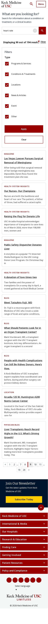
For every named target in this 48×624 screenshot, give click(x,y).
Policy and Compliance (24, 570)
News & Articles (18, 95)
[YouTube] (21, 580)
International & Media (24, 524)
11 (40, 464)
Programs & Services (21, 63)
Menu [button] (41, 4)
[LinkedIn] (27, 580)
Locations (16, 84)
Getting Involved (24, 555)
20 (24, 470)
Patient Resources (24, 563)
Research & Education (24, 539)
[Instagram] (33, 580)
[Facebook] (9, 580)
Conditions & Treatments (23, 74)
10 (35, 464)
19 (19, 470)
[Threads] (39, 580)
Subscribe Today (24, 499)
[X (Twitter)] (15, 580)
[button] (32, 4)
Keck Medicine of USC (24, 516)
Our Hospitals (24, 531)
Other (14, 116)
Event (14, 105)
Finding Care (24, 547)
